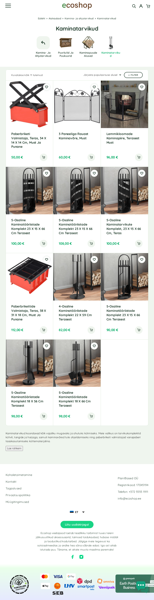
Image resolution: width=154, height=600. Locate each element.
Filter (134, 75)
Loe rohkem (14, 448)
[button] (43, 157)
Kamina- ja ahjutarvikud (79, 18)
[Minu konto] (141, 6)
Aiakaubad (55, 18)
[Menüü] (8, 5)
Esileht (41, 18)
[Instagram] (81, 557)
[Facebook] (72, 557)
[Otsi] (134, 6)
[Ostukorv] (148, 6)
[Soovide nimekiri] (46, 87)
